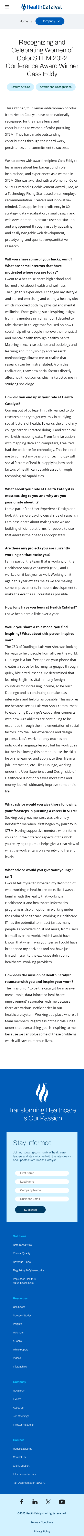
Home (24, 21)
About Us (18, 1407)
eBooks (17, 1341)
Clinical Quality (21, 1253)
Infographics (20, 1366)
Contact (18, 1440)
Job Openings (21, 1416)
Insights (17, 1324)
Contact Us (19, 1457)
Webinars (18, 1332)
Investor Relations (23, 1424)
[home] (49, 7)
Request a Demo (22, 1448)
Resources (20, 1298)
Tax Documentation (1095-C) (29, 1482)
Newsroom (19, 1390)
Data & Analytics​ (22, 1245)
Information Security (24, 1474)
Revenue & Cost (22, 1262)
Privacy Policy (42, 1531)
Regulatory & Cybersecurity (28, 1270)
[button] (7, 7)
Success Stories (22, 1315)
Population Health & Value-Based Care (24, 1281)
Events (17, 1399)
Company (19, 1382)
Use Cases (19, 1307)
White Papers (20, 1349)
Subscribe (30, 1209)
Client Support (21, 1465)
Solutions (19, 1236)
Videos (17, 1358)
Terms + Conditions (42, 1522)
